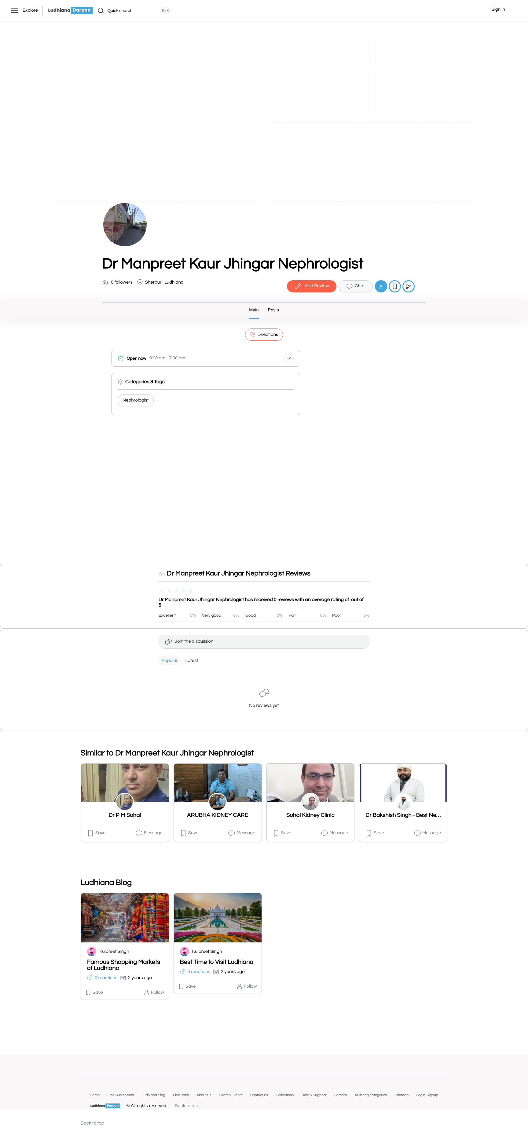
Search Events (231, 1095)
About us (203, 1095)
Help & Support (314, 1095)
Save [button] (100, 833)
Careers (340, 1095)
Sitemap (402, 1095)
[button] (514, 10)
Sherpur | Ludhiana (164, 282)
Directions (268, 334)
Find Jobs (181, 1095)
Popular (170, 661)
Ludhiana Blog (153, 1095)
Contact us (259, 1095)
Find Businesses (121, 1095)
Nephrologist (136, 400)
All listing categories (371, 1095)
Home (95, 1095)
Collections (285, 1095)
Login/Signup (427, 1095)
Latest (191, 661)
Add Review (317, 286)
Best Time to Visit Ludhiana (217, 962)
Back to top (186, 1106)
